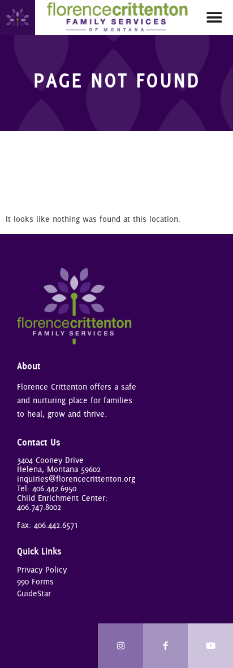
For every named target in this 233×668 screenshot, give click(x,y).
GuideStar (34, 593)
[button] (214, 17)
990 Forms (35, 582)
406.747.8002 (39, 507)
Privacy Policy (42, 570)
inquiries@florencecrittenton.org (76, 479)
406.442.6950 (54, 488)
